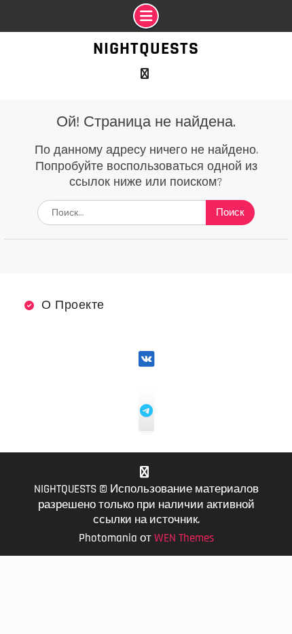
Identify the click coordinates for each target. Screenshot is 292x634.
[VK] (144, 73)
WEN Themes (184, 538)
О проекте (73, 305)
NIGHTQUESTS (146, 48)
